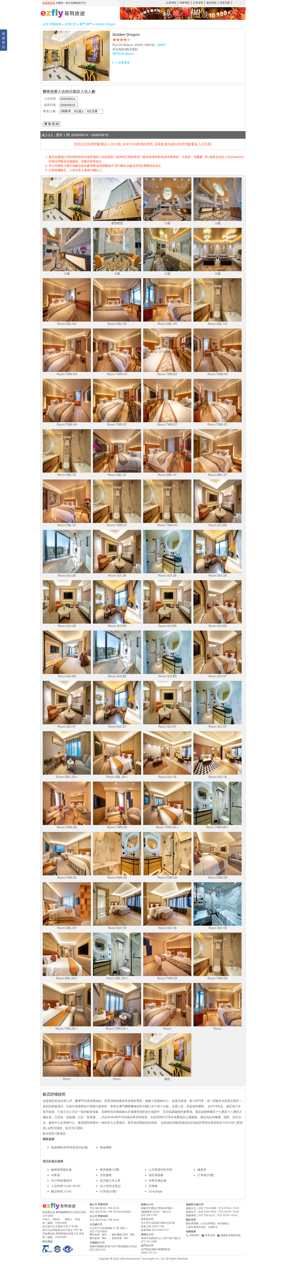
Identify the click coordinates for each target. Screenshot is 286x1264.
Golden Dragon (105, 24)
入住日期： (51, 98)
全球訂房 (70, 24)
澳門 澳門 (86, 24)
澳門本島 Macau (123, 53)
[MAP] (162, 45)
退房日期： (51, 105)
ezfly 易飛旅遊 (52, 24)
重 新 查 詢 (51, 123)
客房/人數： (51, 111)
